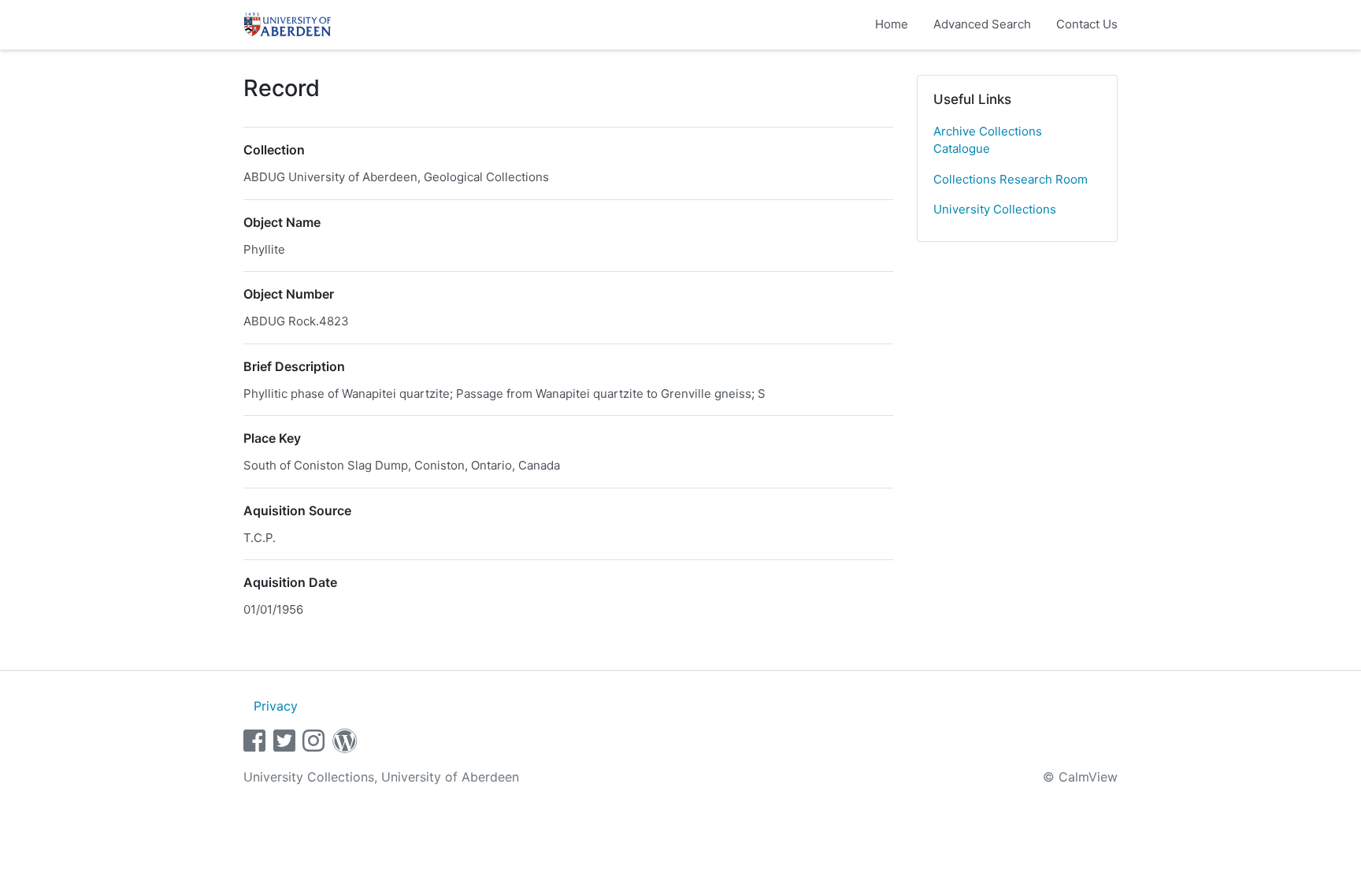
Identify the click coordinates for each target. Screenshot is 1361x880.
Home (891, 24)
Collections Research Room (1010, 179)
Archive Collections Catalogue (987, 140)
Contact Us (1087, 24)
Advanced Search (982, 24)
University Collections (994, 209)
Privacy (276, 706)
